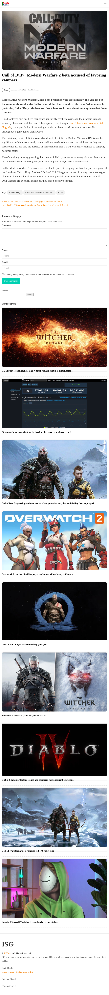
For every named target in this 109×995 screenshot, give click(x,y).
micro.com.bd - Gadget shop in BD (17, 972)
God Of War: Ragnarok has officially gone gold (24, 644)
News (6, 90)
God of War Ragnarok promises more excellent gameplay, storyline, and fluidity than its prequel (48, 503)
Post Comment (10, 281)
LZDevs (7, 953)
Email (5, 262)
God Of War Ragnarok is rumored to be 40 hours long (28, 851)
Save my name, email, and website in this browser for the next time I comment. (39, 274)
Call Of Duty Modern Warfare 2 (39, 192)
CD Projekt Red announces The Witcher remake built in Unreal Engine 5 (37, 371)
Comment (6, 225)
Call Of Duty (15, 192)
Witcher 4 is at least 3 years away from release (24, 715)
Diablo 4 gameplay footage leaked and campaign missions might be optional (38, 780)
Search (5, 291)
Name (5, 250)
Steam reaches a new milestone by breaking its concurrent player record (36, 432)
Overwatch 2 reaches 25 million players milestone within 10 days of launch (37, 574)
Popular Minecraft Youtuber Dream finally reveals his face (30, 922)
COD (60, 192)
